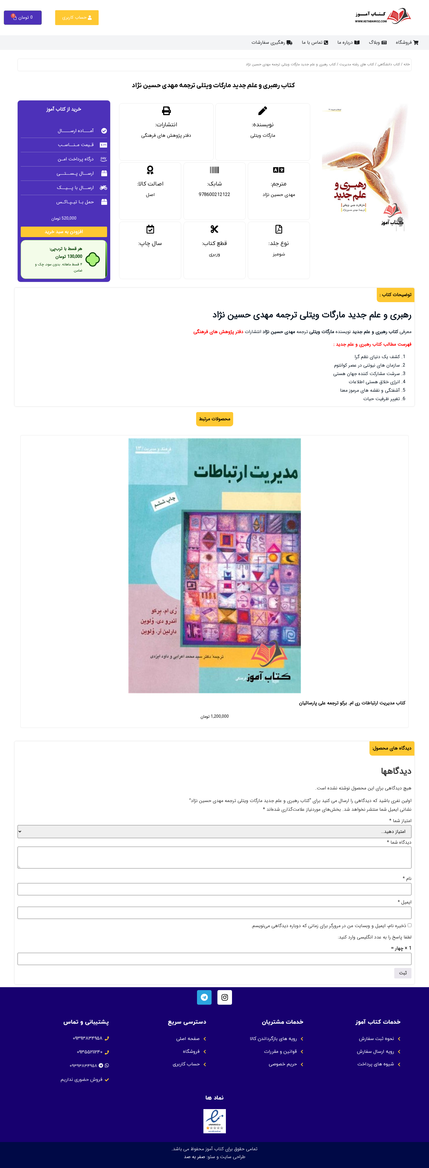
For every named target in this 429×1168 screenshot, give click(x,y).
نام (407, 878)
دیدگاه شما (399, 842)
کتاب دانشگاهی (389, 64)
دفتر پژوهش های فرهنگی (166, 135)
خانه (407, 64)
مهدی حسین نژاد (279, 194)
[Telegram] (204, 997)
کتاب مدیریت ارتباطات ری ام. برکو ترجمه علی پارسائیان (352, 703)
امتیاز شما (400, 821)
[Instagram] (224, 997)
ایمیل (404, 902)
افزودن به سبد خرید (64, 231)
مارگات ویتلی (262, 135)
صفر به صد (194, 1156)
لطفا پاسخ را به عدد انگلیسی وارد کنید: (374, 937)
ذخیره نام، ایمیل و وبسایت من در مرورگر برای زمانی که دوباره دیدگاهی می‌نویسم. (328, 926)
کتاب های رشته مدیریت (356, 64)
